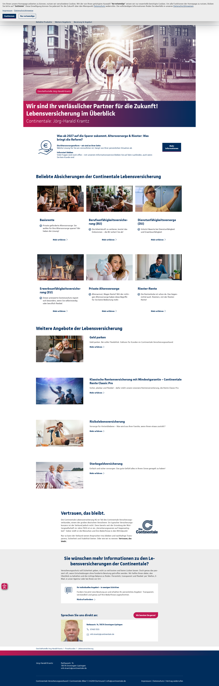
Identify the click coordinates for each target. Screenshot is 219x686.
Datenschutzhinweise (23, 10)
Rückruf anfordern (85, 599)
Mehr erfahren (59, 240)
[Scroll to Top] (206, 335)
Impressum (7, 10)
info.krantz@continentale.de (102, 634)
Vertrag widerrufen (174, 681)
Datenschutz (99, 6)
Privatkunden (70, 649)
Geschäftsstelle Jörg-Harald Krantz (49, 649)
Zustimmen (9, 16)
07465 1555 (94, 629)
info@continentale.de (116, 681)
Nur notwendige (27, 16)
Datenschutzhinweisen (183, 6)
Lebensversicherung (85, 649)
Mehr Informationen (171, 147)
